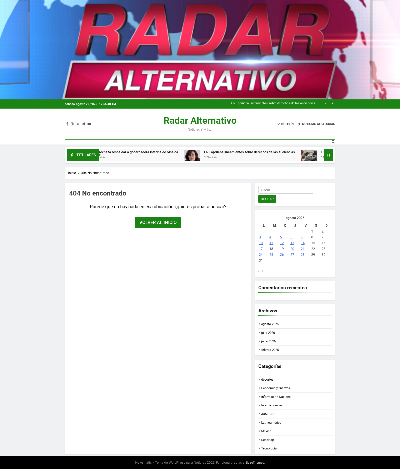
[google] (83, 124)
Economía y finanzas (275, 388)
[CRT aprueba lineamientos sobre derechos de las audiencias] (166, 157)
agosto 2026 (270, 324)
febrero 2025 (270, 350)
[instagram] (72, 124)
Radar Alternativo (200, 120)
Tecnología (269, 448)
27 (292, 255)
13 (292, 243)
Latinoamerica (271, 422)
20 (292, 249)
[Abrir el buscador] (333, 142)
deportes (267, 379)
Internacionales (272, 405)
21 (303, 249)
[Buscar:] (285, 190)
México (266, 431)
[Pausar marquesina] (328, 155)
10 (261, 243)
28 (303, 255)
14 (303, 243)
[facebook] (67, 124)
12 (282, 243)
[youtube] (89, 124)
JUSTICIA (268, 414)
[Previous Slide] (326, 103)
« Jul (261, 271)
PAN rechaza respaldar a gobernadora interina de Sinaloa (108, 152)
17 (261, 249)
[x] (78, 124)
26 (282, 255)
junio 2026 (268, 341)
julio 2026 (268, 333)
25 (271, 255)
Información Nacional (276, 397)
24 (261, 255)
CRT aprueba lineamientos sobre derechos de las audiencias (273, 103)
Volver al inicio (158, 222)
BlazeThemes (254, 462)
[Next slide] (332, 103)
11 (271, 243)
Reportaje (268, 440)
